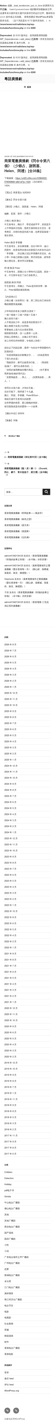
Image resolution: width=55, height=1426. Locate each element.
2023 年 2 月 (10, 898)
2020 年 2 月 (10, 1056)
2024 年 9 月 (10, 783)
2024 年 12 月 (11, 765)
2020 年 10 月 (11, 1020)
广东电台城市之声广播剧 (16, 1256)
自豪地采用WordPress (14, 1418)
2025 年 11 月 (11, 698)
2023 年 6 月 (10, 874)
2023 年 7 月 (10, 868)
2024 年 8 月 (10, 789)
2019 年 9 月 (10, 1074)
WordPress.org (11, 1390)
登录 (6, 1372)
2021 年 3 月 (10, 989)
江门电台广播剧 (12, 1287)
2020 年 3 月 (10, 1050)
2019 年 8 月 (10, 1080)
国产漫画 (8, 1232)
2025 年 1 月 (10, 759)
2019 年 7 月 (10, 1086)
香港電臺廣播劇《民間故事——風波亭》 (24, 512)
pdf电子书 (9, 1190)
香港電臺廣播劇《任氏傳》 (17, 537)
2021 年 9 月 (10, 953)
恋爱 (6, 1268)
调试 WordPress (38, 16)
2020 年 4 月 (10, 1044)
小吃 (6, 1244)
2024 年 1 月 (10, 832)
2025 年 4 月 (10, 741)
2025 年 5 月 (10, 735)
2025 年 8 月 (10, 717)
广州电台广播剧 (12, 1262)
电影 (6, 1311)
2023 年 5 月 (10, 880)
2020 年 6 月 (10, 1032)
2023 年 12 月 (11, 838)
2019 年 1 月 (10, 1093)
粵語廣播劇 (13, 78)
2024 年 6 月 (10, 802)
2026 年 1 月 (10, 686)
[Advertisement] (27, 120)
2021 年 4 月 (10, 983)
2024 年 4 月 (10, 814)
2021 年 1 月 (10, 1001)
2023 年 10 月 (11, 850)
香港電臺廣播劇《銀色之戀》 (18, 518)
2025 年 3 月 (10, 747)
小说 (6, 1250)
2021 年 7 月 (10, 965)
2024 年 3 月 (10, 820)
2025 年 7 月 (10, 723)
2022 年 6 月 (10, 923)
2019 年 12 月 (11, 1062)
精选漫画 (8, 1335)
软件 (6, 1341)
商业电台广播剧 (14, 436)
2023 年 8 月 (10, 862)
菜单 (29, 86)
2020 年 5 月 (10, 1038)
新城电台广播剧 (12, 1275)
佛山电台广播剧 (12, 1208)
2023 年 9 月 (10, 856)
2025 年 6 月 (10, 729)
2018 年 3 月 (10, 1123)
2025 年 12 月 (11, 692)
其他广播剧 (9, 1220)
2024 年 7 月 (10, 795)
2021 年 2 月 (10, 995)
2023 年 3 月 (10, 892)
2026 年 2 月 (10, 680)
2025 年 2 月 (10, 753)
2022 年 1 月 (10, 947)
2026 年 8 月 (10, 644)
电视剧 (7, 1317)
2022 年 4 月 (10, 935)
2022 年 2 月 (10, 941)
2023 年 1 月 (10, 905)
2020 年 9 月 (10, 1026)
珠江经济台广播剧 (13, 1299)
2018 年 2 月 (10, 1129)
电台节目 (8, 1305)
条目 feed (8, 1378)
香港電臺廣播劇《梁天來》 (17, 525)
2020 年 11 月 (11, 1014)
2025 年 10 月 (11, 705)
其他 (6, 1214)
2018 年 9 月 (10, 1105)
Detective (8, 1178)
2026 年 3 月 (10, 674)
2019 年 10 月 (11, 1068)
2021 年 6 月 (10, 971)
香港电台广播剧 (12, 1347)
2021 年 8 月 (10, 959)
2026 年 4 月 (10, 668)
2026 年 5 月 (10, 662)
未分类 (7, 1281)
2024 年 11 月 (11, 771)
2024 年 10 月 (11, 777)
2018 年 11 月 (11, 1099)
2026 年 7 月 (10, 650)
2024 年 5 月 (10, 808)
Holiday (8, 1184)
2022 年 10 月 (11, 911)
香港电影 (8, 1353)
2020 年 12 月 (11, 1008)
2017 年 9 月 (10, 1141)
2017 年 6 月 (10, 1153)
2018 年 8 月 (10, 1111)
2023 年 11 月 (11, 844)
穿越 (6, 1329)
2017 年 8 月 (10, 1147)
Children (8, 1172)
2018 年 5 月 (10, 1117)
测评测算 (8, 1293)
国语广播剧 (9, 1238)
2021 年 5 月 (10, 977)
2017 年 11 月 (11, 1135)
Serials (7, 1196)
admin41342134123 (25, 156)
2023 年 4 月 (10, 886)
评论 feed (8, 1384)
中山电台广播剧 (12, 1202)
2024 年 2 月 (10, 826)
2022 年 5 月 (10, 929)
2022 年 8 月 (10, 917)
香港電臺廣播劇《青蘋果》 (17, 531)
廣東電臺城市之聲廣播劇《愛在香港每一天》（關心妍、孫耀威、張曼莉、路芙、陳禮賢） (27, 569)
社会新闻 (8, 1323)
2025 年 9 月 (10, 711)
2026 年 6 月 (10, 656)
